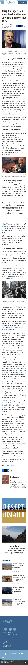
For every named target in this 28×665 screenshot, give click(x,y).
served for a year (16, 276)
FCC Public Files (7, 645)
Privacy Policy (6, 646)
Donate (23, 2)
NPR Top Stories (11, 465)
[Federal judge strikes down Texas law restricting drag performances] (7, 590)
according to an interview (15, 327)
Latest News (6, 561)
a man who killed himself (15, 379)
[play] (2, 662)
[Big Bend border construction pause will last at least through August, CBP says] (7, 602)
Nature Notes (14, 546)
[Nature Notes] (14, 534)
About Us (5, 641)
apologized (5, 391)
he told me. (5, 226)
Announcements (7, 644)
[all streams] (26, 662)
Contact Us (5, 642)
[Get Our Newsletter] (14, 510)
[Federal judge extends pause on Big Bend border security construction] (7, 566)
